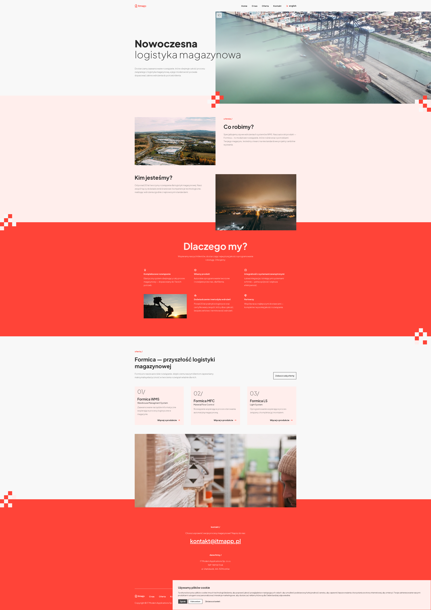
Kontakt (277, 6)
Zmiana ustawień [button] (212, 601)
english (292, 5)
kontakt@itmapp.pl (215, 541)
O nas (254, 6)
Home (244, 6)
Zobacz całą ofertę (284, 375)
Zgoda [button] (183, 601)
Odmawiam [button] (195, 601)
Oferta (265, 6)
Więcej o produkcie (167, 420)
